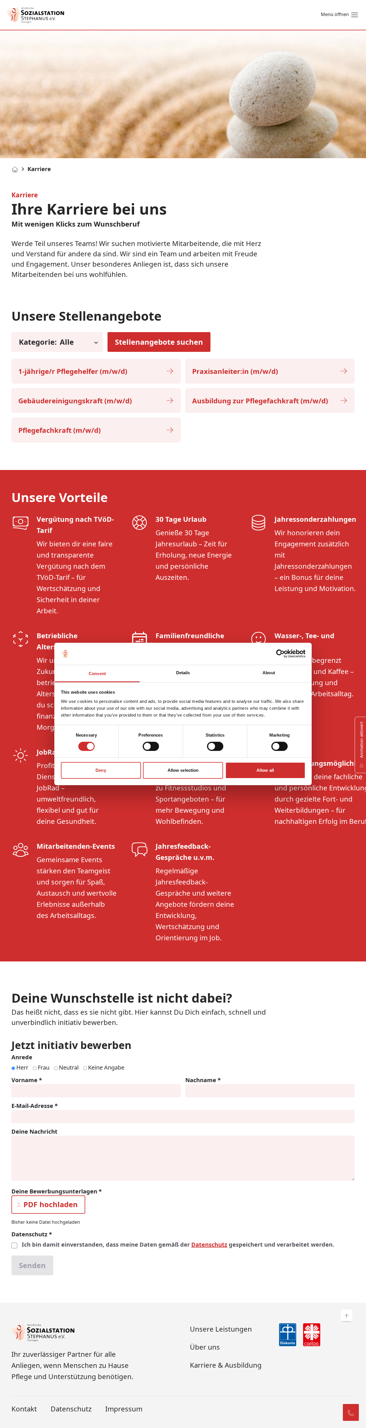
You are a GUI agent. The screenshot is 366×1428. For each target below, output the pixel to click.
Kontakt (24, 1408)
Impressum (123, 1408)
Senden (32, 1265)
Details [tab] (183, 672)
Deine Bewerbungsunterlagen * (56, 1191)
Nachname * (203, 1080)
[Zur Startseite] (35, 15)
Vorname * (26, 1080)
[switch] (151, 746)
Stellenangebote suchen (159, 342)
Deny (101, 770)
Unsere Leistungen (221, 1329)
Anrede (21, 1057)
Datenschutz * (31, 1234)
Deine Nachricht (34, 1131)
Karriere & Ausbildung (226, 1365)
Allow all (265, 770)
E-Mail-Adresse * (34, 1106)
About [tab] (268, 672)
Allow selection (183, 770)
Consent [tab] (97, 673)
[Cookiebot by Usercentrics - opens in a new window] (280, 653)
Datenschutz (209, 1244)
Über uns (205, 1347)
